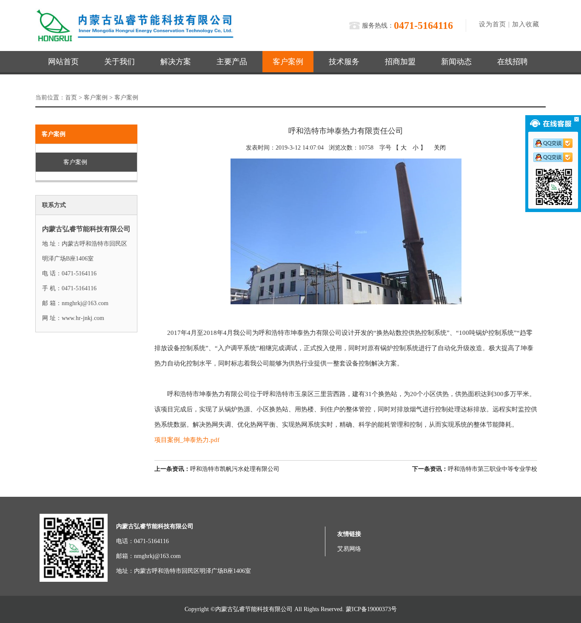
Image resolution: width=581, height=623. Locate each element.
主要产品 (231, 61)
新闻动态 (456, 61)
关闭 (440, 147)
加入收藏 (525, 24)
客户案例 (288, 61)
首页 (71, 97)
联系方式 (54, 205)
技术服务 (344, 61)
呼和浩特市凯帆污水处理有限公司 (216, 469)
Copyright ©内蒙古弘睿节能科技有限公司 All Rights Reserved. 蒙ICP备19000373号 (291, 609)
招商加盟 (400, 61)
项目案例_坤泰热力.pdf (186, 439)
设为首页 (492, 24)
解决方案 (175, 61)
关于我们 (119, 61)
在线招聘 (512, 61)
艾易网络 (349, 549)
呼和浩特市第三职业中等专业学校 (474, 469)
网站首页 (63, 61)
